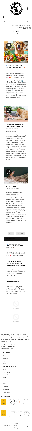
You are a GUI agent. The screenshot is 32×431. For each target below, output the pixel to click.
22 (18, 233)
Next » (22, 233)
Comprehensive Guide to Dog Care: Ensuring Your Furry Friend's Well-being (15, 127)
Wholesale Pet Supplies (14, 426)
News (18, 34)
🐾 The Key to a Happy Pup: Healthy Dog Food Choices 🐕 (14, 245)
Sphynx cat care (11, 186)
